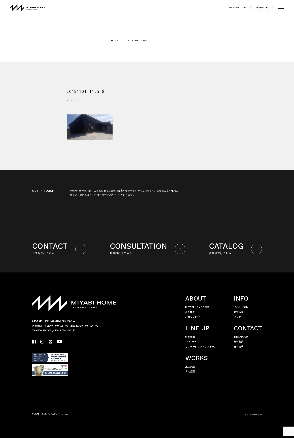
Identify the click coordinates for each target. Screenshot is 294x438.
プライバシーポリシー (252, 415)
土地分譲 (190, 371)
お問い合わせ (241, 337)
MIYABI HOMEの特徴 (197, 307)
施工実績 (190, 366)
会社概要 (190, 312)
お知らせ (238, 312)
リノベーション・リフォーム (201, 346)
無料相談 (238, 341)
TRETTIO (190, 341)
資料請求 (238, 346)
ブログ (237, 316)
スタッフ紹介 (192, 316)
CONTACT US (262, 8)
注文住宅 (190, 337)
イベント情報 (241, 307)
